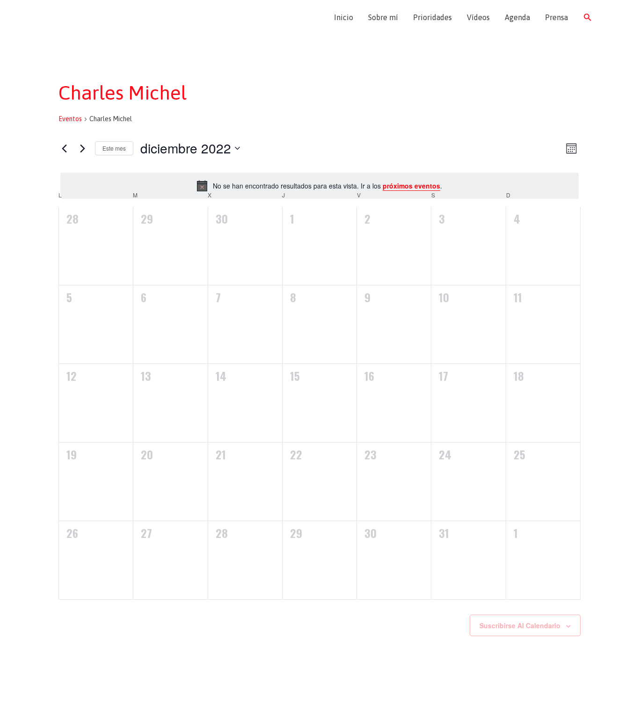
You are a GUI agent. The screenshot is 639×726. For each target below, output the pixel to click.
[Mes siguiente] (82, 148)
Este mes (114, 148)
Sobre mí (383, 17)
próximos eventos (411, 185)
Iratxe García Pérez (94, 17)
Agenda (517, 17)
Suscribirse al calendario (519, 625)
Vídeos (478, 17)
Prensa (556, 17)
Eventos (70, 119)
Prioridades (432, 17)
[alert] (319, 186)
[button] (588, 17)
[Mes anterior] (64, 148)
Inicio (343, 17)
